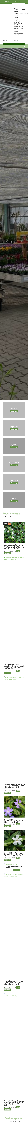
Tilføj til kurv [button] (16, 870)
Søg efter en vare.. (7, 40)
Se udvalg (14, 411)
